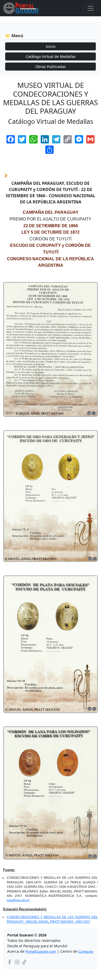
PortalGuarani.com (40, 951)
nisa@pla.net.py (18, 900)
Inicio (50, 46)
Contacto (85, 951)
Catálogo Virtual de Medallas (51, 56)
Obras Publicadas (50, 66)
